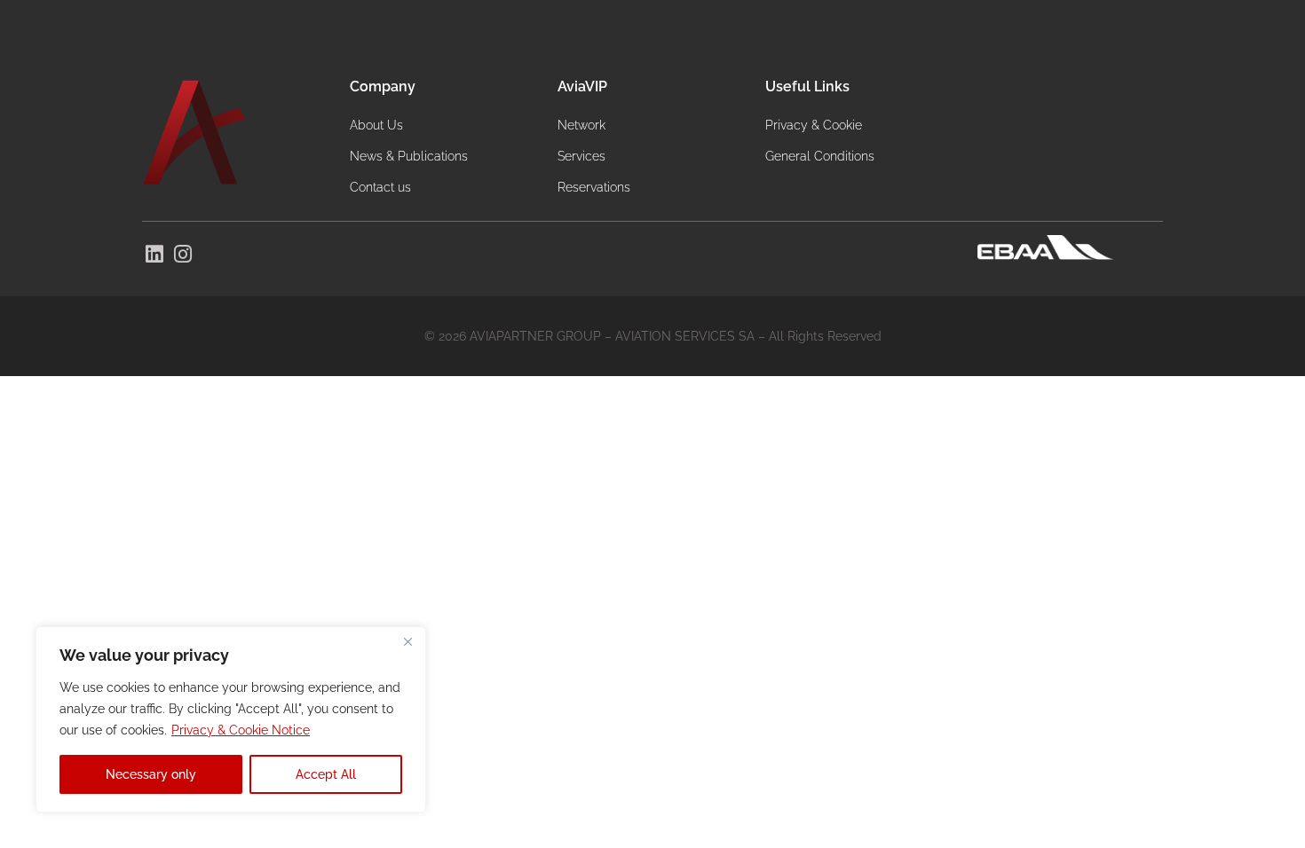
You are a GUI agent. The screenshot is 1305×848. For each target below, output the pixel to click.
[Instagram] (183, 254)
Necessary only (151, 774)
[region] (231, 719)
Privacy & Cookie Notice (240, 730)
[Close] (407, 641)
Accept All (326, 774)
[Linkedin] (154, 254)
